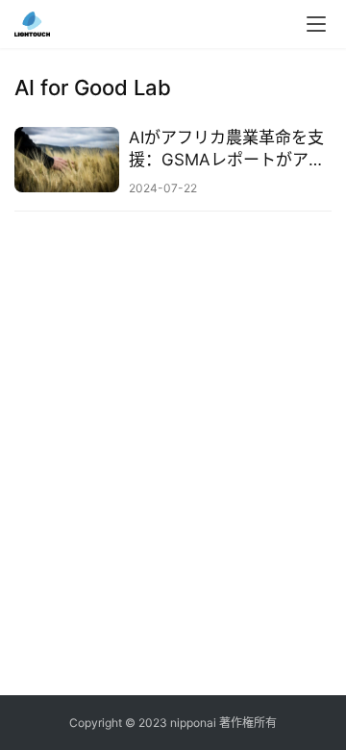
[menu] (316, 24)
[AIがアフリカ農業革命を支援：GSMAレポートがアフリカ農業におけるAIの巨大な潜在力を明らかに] (66, 159)
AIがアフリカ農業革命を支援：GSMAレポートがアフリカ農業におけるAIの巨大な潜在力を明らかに (227, 149)
